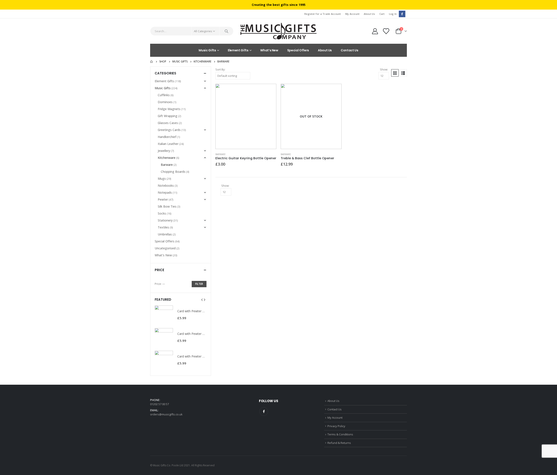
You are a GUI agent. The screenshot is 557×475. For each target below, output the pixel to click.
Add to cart (269, 91)
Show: (384, 69)
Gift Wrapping (167, 116)
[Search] (226, 31)
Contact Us (349, 50)
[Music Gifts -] (278, 31)
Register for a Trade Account (322, 13)
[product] (245, 116)
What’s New (269, 50)
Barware (220, 154)
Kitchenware (166, 158)
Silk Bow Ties (167, 206)
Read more (334, 91)
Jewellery (164, 151)
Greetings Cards (169, 130)
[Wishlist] (386, 31)
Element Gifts (238, 50)
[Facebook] (402, 14)
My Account (352, 13)
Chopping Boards (173, 172)
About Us (369, 13)
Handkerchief (167, 137)
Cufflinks (164, 95)
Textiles (163, 227)
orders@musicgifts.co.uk (166, 414)
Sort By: (220, 69)
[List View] (403, 73)
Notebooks (166, 185)
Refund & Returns (339, 443)
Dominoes (165, 102)
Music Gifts (207, 50)
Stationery (165, 220)
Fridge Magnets (169, 109)
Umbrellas (165, 234)
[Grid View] (395, 73)
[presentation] (202, 299)
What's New (163, 255)
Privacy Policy (336, 426)
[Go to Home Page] (151, 61)
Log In (393, 13)
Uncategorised (165, 248)
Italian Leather (168, 144)
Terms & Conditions (340, 434)
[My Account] (374, 31)
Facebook (263, 411)
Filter (199, 284)
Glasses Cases (168, 123)
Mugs (162, 178)
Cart (382, 13)
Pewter (163, 199)
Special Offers (298, 50)
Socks (162, 213)
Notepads (165, 192)
